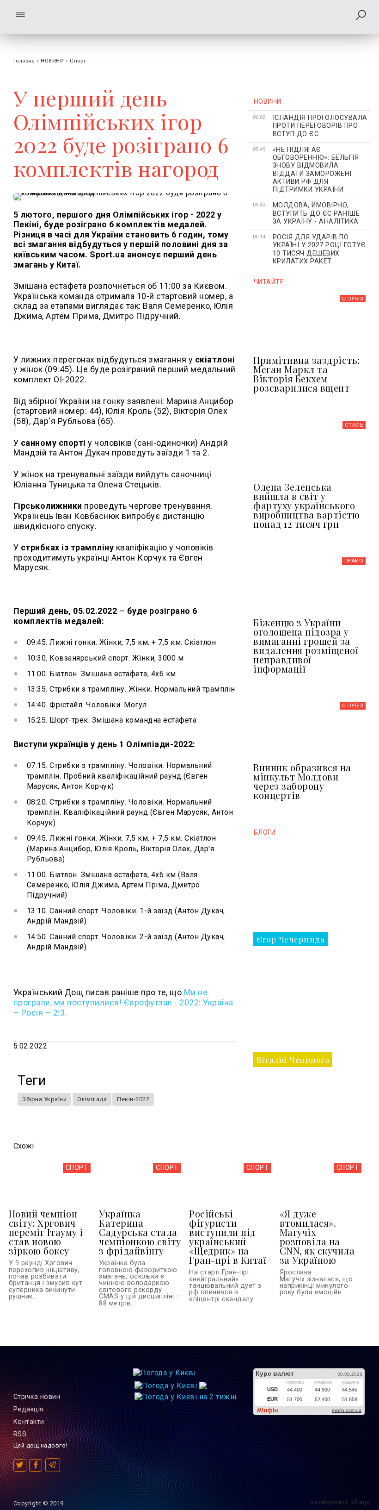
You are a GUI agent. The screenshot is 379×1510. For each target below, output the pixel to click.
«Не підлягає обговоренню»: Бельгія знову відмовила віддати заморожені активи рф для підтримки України (316, 169)
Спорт (78, 61)
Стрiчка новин (37, 1397)
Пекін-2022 (133, 1099)
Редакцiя (28, 1409)
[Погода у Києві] (164, 1372)
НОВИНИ (52, 61)
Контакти (28, 1422)
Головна (24, 61)
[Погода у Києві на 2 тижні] (185, 1394)
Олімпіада (92, 1099)
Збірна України (44, 1099)
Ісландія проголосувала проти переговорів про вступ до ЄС (320, 126)
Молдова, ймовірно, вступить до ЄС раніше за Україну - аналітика (316, 213)
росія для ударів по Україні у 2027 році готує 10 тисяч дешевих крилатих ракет (319, 249)
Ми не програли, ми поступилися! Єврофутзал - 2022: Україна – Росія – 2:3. (123, 1002)
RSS (20, 1434)
